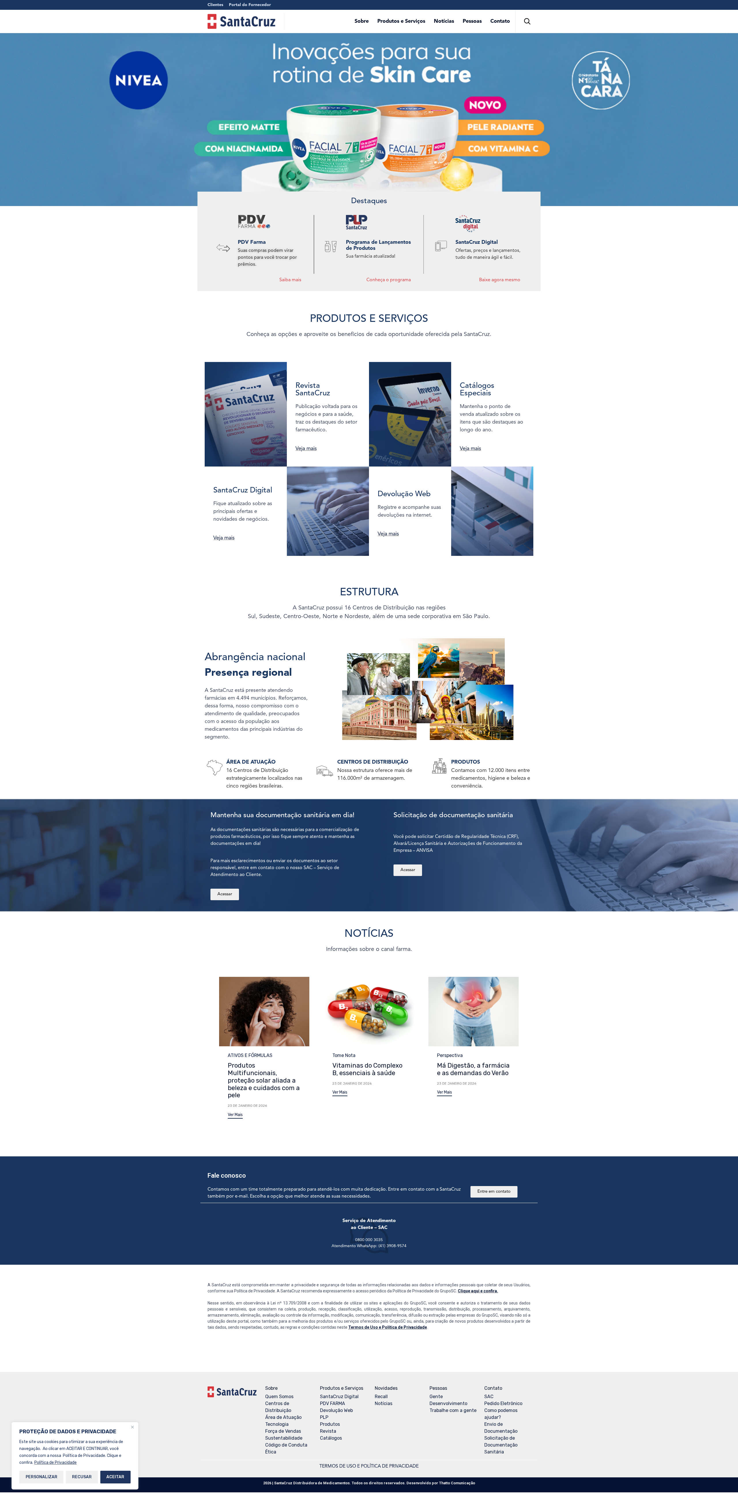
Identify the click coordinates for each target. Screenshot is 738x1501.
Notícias (444, 21)
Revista (328, 1431)
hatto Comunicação (457, 1483)
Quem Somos (279, 1396)
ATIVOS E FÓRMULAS (250, 1055)
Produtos (330, 1424)
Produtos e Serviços (401, 21)
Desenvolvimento (448, 1403)
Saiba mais (290, 280)
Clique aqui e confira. (478, 1291)
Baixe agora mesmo (499, 280)
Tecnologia (277, 1424)
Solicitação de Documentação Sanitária (500, 1445)
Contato (500, 21)
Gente (436, 1396)
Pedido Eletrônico (503, 1403)
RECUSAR (82, 1476)
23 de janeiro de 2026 (247, 1106)
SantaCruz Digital (339, 1396)
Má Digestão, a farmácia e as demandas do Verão (473, 1069)
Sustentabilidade (283, 1438)
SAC (489, 1396)
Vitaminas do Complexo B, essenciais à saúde (367, 1069)
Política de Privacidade (55, 1462)
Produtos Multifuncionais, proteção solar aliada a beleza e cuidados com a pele (264, 1080)
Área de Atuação (283, 1417)
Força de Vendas (283, 1431)
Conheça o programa (388, 280)
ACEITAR (115, 1476)
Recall (381, 1396)
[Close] (132, 1426)
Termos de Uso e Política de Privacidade (387, 1327)
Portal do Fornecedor (250, 5)
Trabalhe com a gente (453, 1410)
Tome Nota (343, 1055)
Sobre (362, 21)
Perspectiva (450, 1055)
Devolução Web (336, 1410)
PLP (324, 1417)
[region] (75, 1455)
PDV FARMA (332, 1403)
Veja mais (306, 448)
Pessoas (472, 21)
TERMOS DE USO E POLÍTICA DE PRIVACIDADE (369, 1466)
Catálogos (331, 1438)
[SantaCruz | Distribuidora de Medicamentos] (241, 21)
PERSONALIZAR (41, 1476)
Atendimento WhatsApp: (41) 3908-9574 (369, 1246)
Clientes (215, 5)
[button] (235, 1116)
